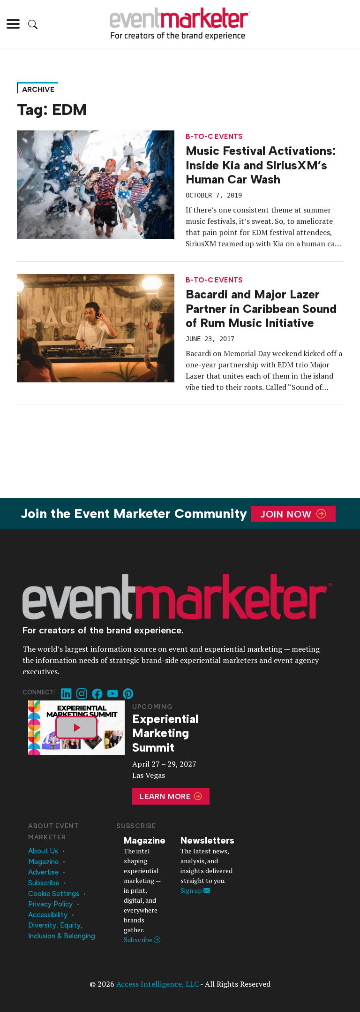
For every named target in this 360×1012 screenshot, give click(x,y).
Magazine (43, 862)
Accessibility (48, 915)
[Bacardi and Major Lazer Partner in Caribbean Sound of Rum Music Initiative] (95, 327)
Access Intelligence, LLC (157, 984)
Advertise (43, 872)
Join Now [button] (287, 513)
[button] (13, 23)
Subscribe (43, 883)
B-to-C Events (214, 136)
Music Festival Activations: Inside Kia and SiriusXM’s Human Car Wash (261, 165)
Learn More (166, 796)
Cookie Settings (53, 894)
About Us (43, 851)
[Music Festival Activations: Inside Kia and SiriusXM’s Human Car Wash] (95, 183)
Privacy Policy (50, 904)
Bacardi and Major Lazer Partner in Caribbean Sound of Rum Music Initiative (261, 308)
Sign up (191, 890)
